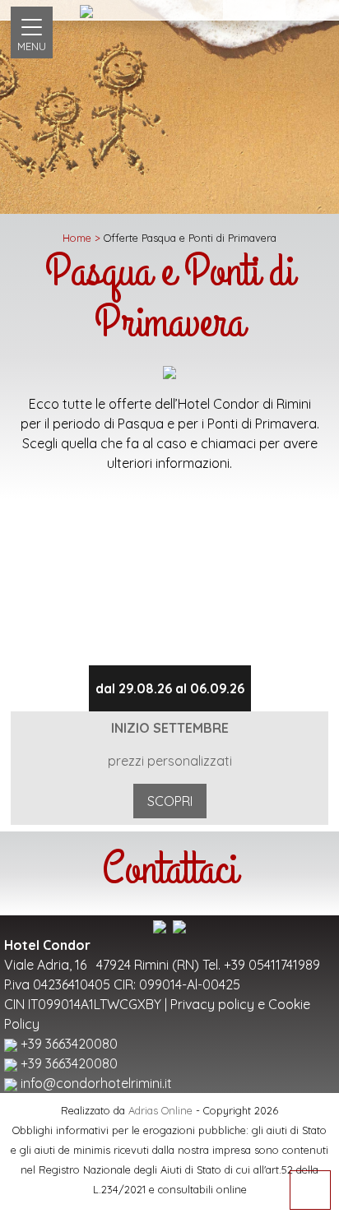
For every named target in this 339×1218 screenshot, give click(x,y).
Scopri (170, 801)
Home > (81, 237)
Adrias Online (160, 1110)
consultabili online (202, 1189)
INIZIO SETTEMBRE (170, 728)
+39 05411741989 (272, 964)
